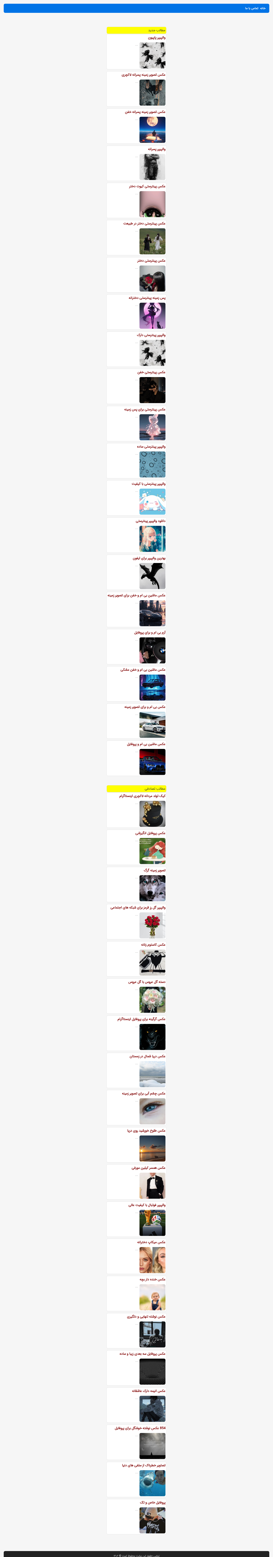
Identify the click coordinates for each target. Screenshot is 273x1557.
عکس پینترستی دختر (151, 260)
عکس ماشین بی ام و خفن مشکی (143, 669)
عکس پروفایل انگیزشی (150, 833)
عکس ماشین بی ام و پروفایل (146, 744)
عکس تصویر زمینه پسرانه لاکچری (143, 74)
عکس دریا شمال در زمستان (147, 1056)
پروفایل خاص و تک (152, 1502)
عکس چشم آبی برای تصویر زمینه (143, 1093)
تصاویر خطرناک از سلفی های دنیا (143, 1465)
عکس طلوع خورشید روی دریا (146, 1130)
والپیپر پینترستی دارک (151, 335)
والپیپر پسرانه (156, 149)
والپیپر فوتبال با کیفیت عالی (147, 1205)
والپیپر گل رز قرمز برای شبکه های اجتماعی (137, 907)
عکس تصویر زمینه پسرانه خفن (145, 112)
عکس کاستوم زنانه (153, 944)
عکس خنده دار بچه (152, 1279)
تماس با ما (251, 8)
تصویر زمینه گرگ (154, 870)
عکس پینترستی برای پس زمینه (144, 409)
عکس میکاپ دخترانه (151, 1242)
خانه (263, 8)
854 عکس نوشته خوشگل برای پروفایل (140, 1428)
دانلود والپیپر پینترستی (150, 521)
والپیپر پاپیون (156, 37)
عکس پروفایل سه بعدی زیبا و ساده (142, 1353)
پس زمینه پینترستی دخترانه (147, 297)
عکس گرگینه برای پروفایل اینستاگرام (141, 1019)
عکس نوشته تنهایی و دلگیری (146, 1316)
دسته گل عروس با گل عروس (146, 982)
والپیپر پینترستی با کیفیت (148, 483)
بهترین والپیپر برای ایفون (149, 558)
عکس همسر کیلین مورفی (148, 1167)
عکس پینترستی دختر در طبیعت (144, 223)
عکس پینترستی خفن (151, 372)
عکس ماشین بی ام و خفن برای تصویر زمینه (136, 595)
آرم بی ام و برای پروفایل (149, 632)
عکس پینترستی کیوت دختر (147, 186)
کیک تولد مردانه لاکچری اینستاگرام (142, 796)
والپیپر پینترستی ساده (151, 446)
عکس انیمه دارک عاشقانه (148, 1391)
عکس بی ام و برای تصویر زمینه (144, 707)
